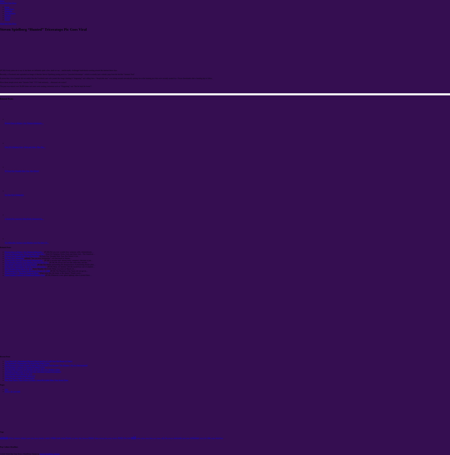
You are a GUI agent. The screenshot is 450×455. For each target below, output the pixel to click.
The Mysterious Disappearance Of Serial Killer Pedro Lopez (27, 363)
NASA (120, 438)
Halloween (85, 438)
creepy (47, 438)
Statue (188, 438)
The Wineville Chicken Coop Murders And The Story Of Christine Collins (32, 370)
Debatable (8, 11)
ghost (80, 438)
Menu (2, 1)
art (10, 438)
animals (4, 437)
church (36, 438)
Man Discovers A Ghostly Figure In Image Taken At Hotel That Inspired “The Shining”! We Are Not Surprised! (46, 365)
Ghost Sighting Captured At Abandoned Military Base (25, 368)
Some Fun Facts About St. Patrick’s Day (20, 378)
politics (138, 438)
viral (208, 438)
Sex (166, 438)
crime (53, 437)
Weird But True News (8, 3)
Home (7, 7)
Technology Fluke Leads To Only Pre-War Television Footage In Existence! (33, 372)
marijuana (101, 438)
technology (194, 438)
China (32, 438)
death (58, 438)
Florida (68, 438)
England (63, 438)
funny (76, 438)
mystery (114, 438)
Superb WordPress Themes (50, 454)
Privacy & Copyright (12, 392)
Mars (106, 438)
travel (202, 438)
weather (213, 438)
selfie (163, 438)
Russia (151, 438)
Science (7, 18)
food (72, 438)
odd (133, 437)
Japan (96, 438)
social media (178, 438)
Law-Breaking (10, 13)
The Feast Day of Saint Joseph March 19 (20, 376)
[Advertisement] (9, 317)
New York (127, 438)
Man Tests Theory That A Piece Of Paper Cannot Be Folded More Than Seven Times (36, 380)
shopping (170, 438)
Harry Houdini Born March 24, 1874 (18, 374)
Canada (28, 438)
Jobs (6, 389)
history (91, 438)
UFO (205, 438)
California (23, 438)
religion (143, 438)
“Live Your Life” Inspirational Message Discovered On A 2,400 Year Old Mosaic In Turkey (38, 361)
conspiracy (42, 438)
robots (147, 438)
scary (154, 438)
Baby (12, 438)
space (184, 438)
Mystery (8, 16)
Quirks (7, 20)
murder (110, 438)
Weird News (9, 9)
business (17, 438)
